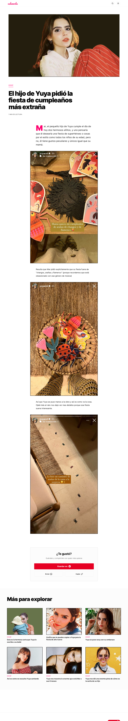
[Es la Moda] (13, 3)
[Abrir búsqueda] (112, 3)
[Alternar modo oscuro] (118, 3)
